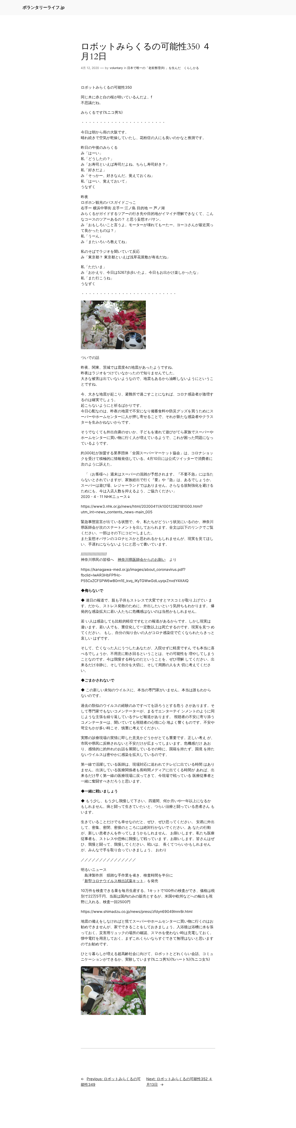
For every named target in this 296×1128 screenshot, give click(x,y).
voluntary (116, 68)
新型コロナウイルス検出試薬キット (114, 881)
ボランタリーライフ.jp (44, 7)
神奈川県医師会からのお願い (142, 559)
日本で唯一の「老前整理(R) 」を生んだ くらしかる (163, 68)
